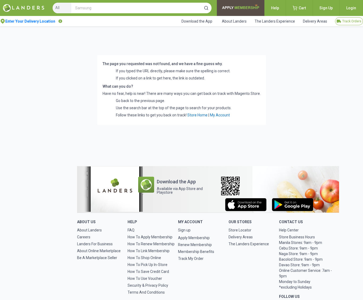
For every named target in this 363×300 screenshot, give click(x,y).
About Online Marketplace (99, 251)
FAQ (131, 230)
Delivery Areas (241, 237)
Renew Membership (195, 245)
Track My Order (191, 258)
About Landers (89, 230)
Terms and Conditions (146, 292)
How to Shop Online (144, 258)
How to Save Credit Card (148, 271)
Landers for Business (95, 244)
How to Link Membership (149, 251)
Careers (83, 237)
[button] (206, 8)
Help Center (289, 230)
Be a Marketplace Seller (97, 258)
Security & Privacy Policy (148, 285)
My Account (220, 115)
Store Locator (240, 230)
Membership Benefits (196, 252)
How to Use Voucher (145, 278)
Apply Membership (194, 238)
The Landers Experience (249, 244)
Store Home (197, 115)
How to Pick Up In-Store (147, 265)
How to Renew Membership (151, 244)
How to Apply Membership (150, 237)
